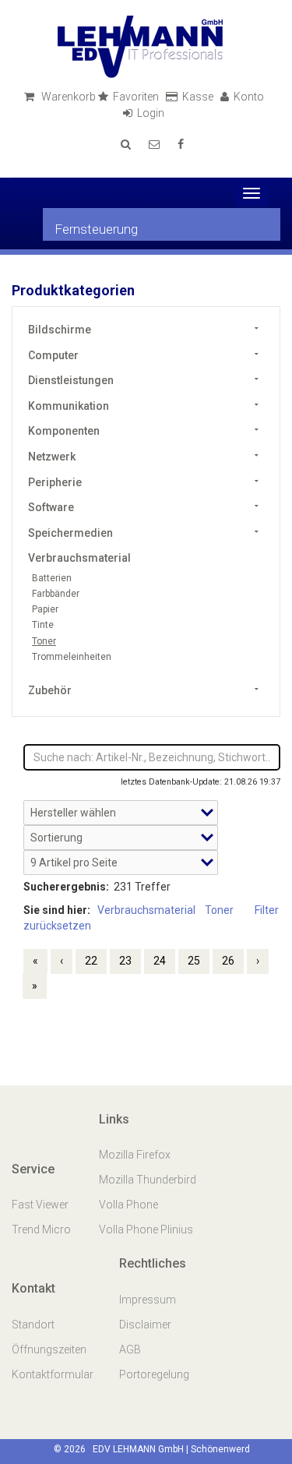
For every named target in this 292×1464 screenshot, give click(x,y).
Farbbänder (55, 593)
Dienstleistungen (71, 380)
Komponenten (64, 431)
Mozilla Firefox (135, 1154)
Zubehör (50, 690)
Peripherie (55, 482)
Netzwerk (52, 456)
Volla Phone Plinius (147, 1229)
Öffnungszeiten (49, 1349)
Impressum (147, 1299)
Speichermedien (70, 533)
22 (91, 960)
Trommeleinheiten (71, 656)
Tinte (43, 624)
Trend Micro (42, 1229)
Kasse (199, 96)
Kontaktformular (52, 1374)
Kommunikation (68, 406)
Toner (44, 641)
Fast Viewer (41, 1204)
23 (125, 960)
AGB (130, 1349)
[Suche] (126, 144)
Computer (53, 355)
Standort (33, 1324)
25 (194, 960)
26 (228, 960)
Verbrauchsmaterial (79, 558)
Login (152, 113)
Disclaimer (145, 1324)
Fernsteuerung (96, 229)
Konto (250, 96)
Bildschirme (59, 329)
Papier (45, 609)
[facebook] (181, 144)
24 (159, 960)
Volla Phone (129, 1204)
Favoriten (137, 96)
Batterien (52, 578)
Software (51, 507)
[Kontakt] (154, 144)
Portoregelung (154, 1374)
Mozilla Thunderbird (147, 1179)
